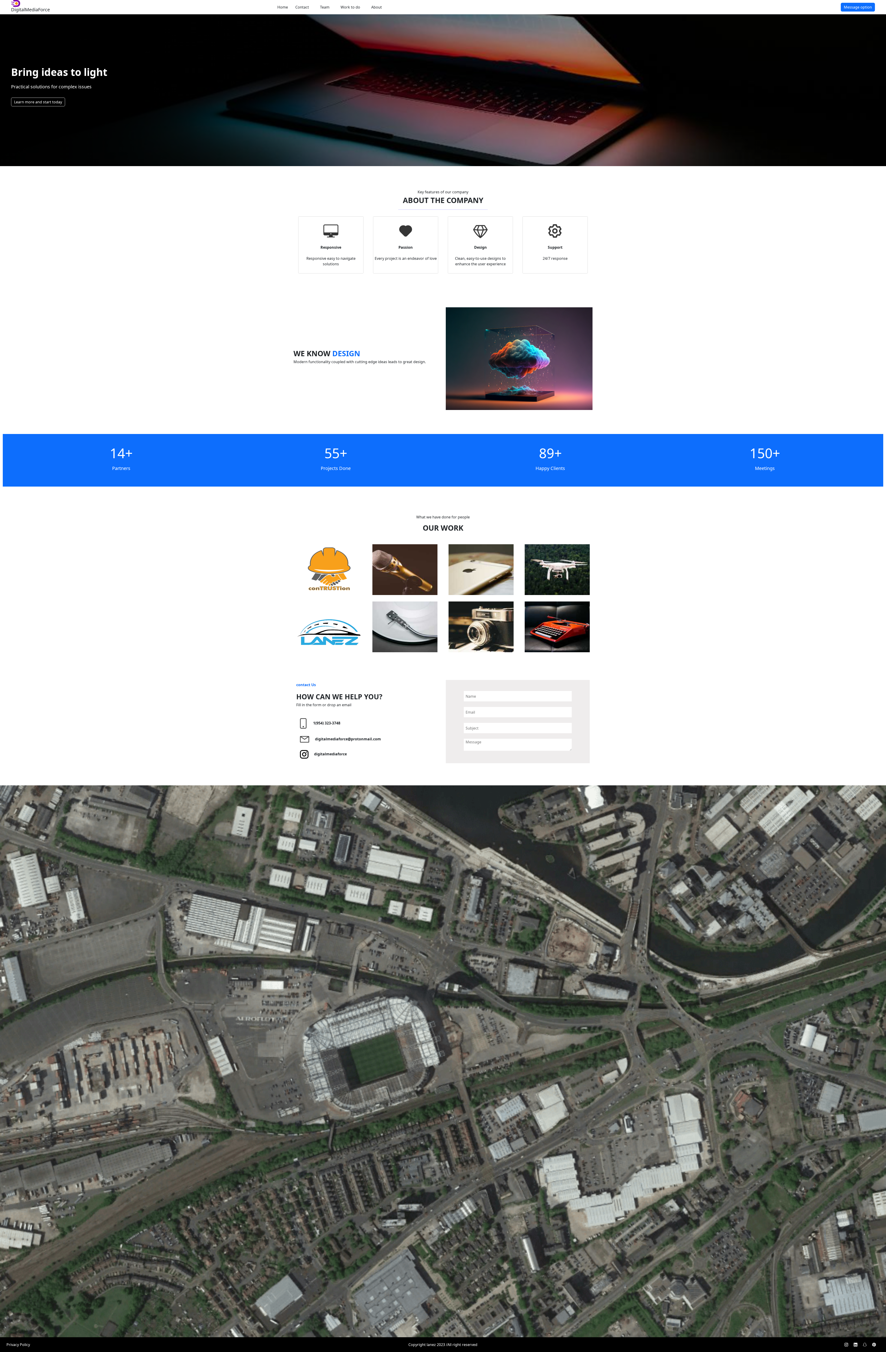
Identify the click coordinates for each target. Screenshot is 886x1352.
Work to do (350, 7)
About (376, 7)
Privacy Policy (18, 1344)
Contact (302, 7)
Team (324, 7)
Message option (858, 7)
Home (282, 7)
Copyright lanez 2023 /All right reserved (442, 1344)
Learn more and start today (38, 102)
